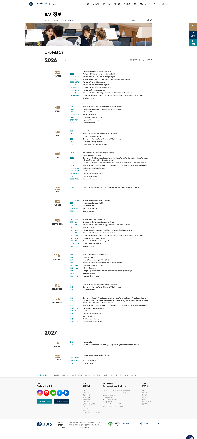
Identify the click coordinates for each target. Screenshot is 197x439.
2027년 (66, 60)
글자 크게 (138, 20)
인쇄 (151, 20)
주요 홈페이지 (147, 423)
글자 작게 (141, 20)
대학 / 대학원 (126, 423)
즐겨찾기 (144, 20)
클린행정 (87, 375)
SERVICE (193, 36)
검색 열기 (163, 4)
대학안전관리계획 (77, 375)
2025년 (62, 60)
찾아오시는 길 (124, 375)
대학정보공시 (65, 375)
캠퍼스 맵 (133, 375)
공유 (148, 20)
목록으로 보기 (148, 60)
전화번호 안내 (41, 401)
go (140, 423)
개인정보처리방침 (42, 375)
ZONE (193, 28)
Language (53, 4)
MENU (193, 44)
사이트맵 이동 (166, 4)
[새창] (40, 391)
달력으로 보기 (136, 60)
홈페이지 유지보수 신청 (110, 375)
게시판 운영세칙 (54, 375)
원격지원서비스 (97, 375)
